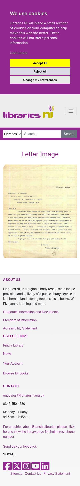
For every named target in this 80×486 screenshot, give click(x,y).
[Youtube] (35, 468)
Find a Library (13, 345)
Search (69, 134)
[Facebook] (7, 468)
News (7, 353)
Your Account (12, 363)
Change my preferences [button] (40, 80)
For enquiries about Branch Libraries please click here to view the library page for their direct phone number (39, 431)
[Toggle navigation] (71, 111)
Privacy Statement (56, 473)
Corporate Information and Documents (30, 312)
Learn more (18, 53)
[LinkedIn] (45, 468)
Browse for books (15, 373)
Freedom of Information (20, 320)
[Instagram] (26, 468)
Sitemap (16, 473)
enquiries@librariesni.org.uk (23, 395)
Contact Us (33, 473)
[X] (17, 468)
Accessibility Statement (20, 328)
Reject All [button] (40, 71)
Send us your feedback (20, 446)
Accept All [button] (40, 63)
